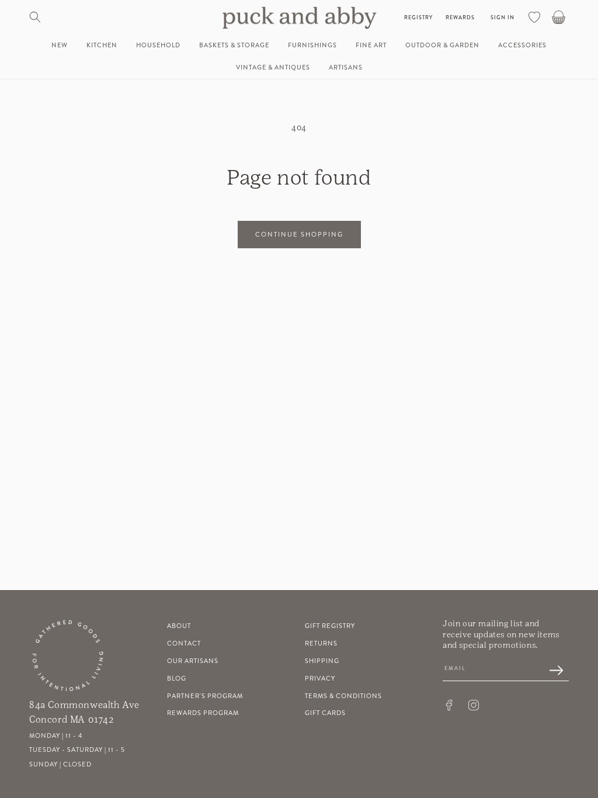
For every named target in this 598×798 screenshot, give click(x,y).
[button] (101, 45)
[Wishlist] (534, 17)
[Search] (35, 17)
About (179, 626)
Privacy (320, 678)
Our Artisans (192, 661)
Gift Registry (330, 626)
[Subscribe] (550, 671)
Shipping (322, 661)
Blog (176, 678)
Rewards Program (203, 713)
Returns (321, 643)
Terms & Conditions (343, 696)
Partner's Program (205, 696)
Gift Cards (325, 713)
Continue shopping (299, 234)
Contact (184, 643)
